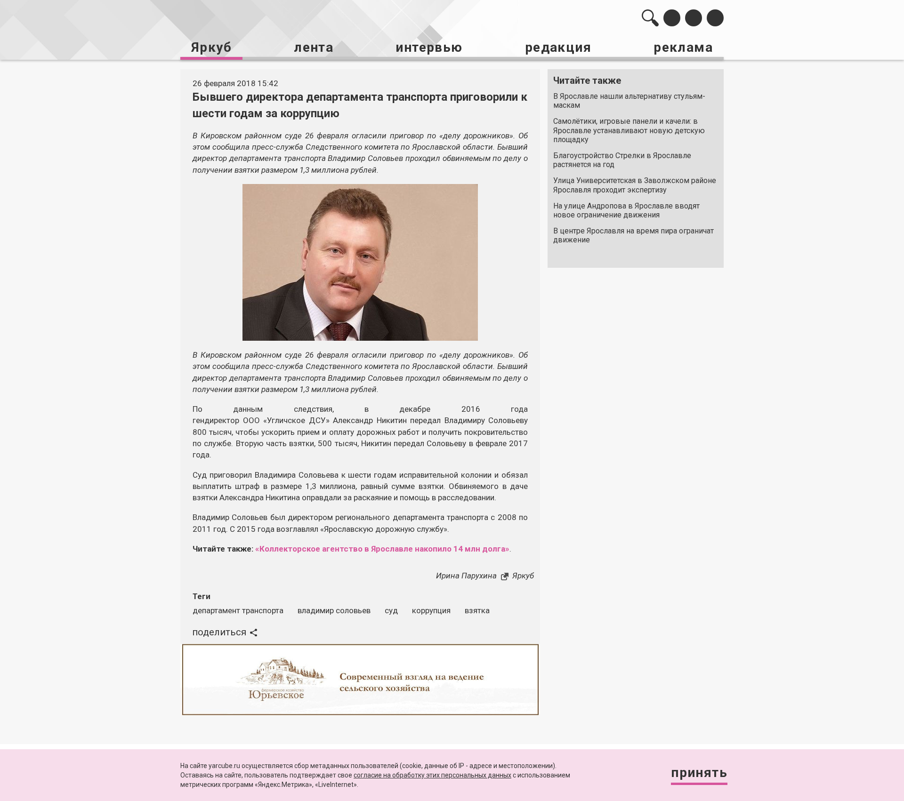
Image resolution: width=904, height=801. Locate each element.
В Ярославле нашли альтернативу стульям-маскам (629, 101)
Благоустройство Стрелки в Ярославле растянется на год (622, 160)
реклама (683, 47)
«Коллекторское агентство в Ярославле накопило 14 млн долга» (382, 548)
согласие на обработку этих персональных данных (432, 775)
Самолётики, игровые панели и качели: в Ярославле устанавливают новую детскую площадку (629, 130)
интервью (429, 47)
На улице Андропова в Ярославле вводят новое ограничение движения (626, 210)
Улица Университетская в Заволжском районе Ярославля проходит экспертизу (634, 185)
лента (313, 47)
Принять (699, 772)
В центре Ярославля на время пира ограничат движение (633, 235)
